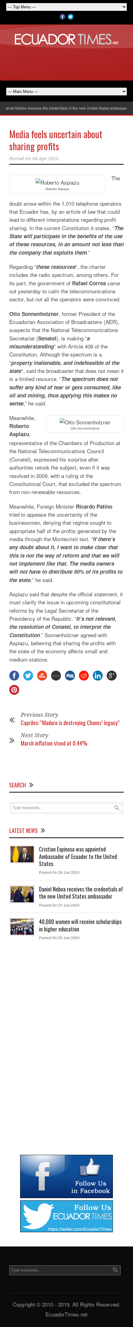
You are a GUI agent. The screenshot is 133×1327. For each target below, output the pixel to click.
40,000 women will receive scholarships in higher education (80, 925)
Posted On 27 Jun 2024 (59, 905)
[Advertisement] (66, 61)
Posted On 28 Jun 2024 (59, 872)
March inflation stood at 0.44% (54, 743)
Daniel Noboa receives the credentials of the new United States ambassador (81, 892)
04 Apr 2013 (45, 158)
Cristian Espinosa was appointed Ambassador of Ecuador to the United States (78, 856)
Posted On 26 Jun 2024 (59, 937)
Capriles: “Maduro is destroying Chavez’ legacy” (70, 723)
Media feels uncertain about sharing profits (55, 140)
